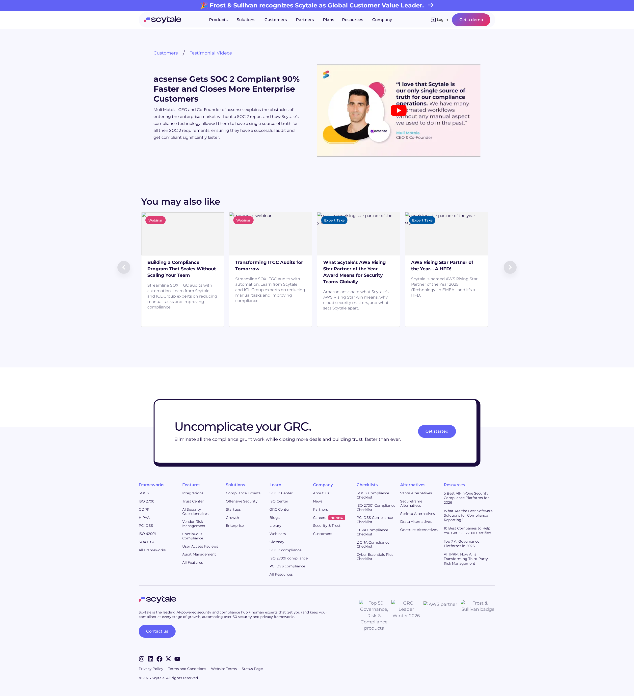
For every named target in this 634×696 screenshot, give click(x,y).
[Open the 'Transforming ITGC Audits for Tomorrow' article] (302, 255)
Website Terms (224, 669)
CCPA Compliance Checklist (372, 532)
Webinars (277, 533)
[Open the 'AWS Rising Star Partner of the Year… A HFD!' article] (478, 255)
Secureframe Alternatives (411, 503)
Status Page (252, 669)
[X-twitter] (168, 659)
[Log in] (433, 19)
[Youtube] (177, 659)
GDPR (144, 509)
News (317, 501)
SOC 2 (144, 493)
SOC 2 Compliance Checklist (373, 495)
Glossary (276, 542)
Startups (233, 509)
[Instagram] (142, 659)
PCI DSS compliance (287, 566)
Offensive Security (242, 501)
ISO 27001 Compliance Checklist (376, 507)
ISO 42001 (147, 533)
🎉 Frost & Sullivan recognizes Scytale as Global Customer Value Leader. (312, 5)
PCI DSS (146, 525)
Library (275, 525)
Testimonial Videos (211, 53)
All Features (192, 562)
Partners (320, 509)
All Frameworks (152, 550)
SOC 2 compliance (285, 550)
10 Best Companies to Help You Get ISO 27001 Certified (467, 530)
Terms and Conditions (187, 669)
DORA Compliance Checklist (373, 544)
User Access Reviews (200, 546)
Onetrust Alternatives (419, 530)
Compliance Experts (243, 493)
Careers (328, 517)
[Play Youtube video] (398, 110)
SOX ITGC (147, 542)
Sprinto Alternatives (417, 513)
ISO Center (278, 501)
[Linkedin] (151, 659)
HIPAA (144, 517)
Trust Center (193, 501)
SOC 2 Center (281, 493)
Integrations (192, 493)
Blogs (274, 517)
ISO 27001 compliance (288, 558)
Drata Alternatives (416, 521)
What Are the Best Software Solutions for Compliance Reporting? (468, 515)
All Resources (281, 574)
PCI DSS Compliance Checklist (375, 519)
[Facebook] (159, 659)
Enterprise (235, 525)
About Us (321, 493)
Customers (166, 53)
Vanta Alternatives (416, 493)
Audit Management (199, 554)
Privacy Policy (151, 669)
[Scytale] (162, 20)
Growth (232, 517)
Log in (442, 19)
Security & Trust (327, 525)
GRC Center (279, 509)
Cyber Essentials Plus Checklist (375, 556)
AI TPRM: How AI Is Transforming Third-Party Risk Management (466, 558)
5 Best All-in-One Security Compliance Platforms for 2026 (466, 497)
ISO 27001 (147, 501)
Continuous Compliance (192, 536)
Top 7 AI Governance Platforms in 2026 (461, 543)
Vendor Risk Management (194, 523)
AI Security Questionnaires (195, 511)
